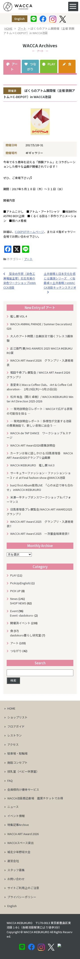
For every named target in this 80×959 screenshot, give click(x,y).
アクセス (13, 744)
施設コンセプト (17, 762)
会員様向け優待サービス (23, 789)
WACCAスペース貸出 (20, 843)
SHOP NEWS (18, 603)
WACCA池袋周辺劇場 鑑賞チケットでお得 (35, 798)
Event (14, 611)
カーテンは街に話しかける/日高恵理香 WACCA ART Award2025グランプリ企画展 (40, 455)
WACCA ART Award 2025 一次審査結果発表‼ (39, 533)
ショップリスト (17, 717)
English (19, 18)
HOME (8, 28)
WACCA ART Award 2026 (23, 834)
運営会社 (13, 861)
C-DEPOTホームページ (29, 232)
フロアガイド (16, 726)
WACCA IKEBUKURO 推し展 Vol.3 (32, 465)
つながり (31, 66)
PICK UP (15, 591)
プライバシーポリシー (21, 897)
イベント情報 (16, 816)
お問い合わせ (16, 879)
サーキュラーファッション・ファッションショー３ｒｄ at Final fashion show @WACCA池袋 (39, 475)
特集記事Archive (18, 825)
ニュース (13, 807)
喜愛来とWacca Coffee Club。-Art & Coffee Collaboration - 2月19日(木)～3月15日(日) (39, 387)
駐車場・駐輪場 (17, 753)
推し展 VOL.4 (18, 316)
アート (22, 28)
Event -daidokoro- (22, 615)
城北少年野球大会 (18, 852)
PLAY (51, 64)
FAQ (10, 780)
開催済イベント (20, 623)
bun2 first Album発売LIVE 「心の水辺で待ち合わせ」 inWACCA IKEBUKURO (40, 487)
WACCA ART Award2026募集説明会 (34, 445)
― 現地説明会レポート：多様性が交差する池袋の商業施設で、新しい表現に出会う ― (39, 423)
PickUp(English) (20, 583)
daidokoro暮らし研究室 (25, 635)
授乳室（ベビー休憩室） (23, 771)
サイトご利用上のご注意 (23, 888)
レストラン (14, 735)
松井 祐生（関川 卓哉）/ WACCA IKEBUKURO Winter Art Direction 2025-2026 (40, 399)
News (14, 599)
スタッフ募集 (16, 870)
